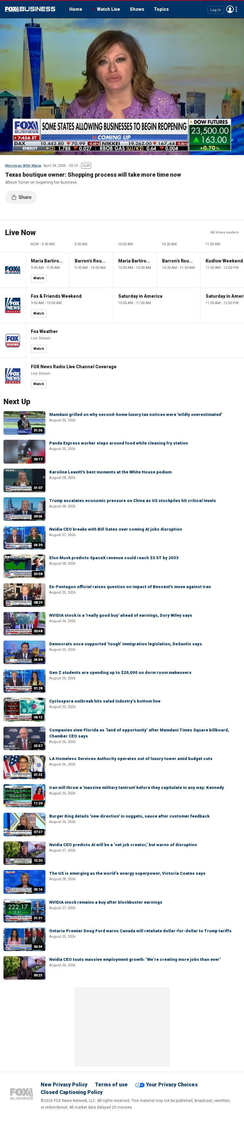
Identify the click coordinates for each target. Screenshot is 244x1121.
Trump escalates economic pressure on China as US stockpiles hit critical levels (132, 500)
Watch (38, 278)
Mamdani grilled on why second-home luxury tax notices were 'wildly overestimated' (135, 414)
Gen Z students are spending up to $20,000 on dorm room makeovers (120, 672)
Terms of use (111, 1085)
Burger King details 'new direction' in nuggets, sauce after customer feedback (129, 816)
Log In (215, 10)
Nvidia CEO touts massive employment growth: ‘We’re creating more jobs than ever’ (135, 959)
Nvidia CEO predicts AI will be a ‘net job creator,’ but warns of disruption (123, 844)
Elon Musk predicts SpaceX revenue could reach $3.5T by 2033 (114, 557)
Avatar (230, 9)
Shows (137, 9)
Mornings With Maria (23, 166)
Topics (161, 9)
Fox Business (30, 9)
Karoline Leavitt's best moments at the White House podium (110, 472)
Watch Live (108, 9)
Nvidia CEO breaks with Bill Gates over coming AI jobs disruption (115, 529)
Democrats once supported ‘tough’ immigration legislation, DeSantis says (125, 644)
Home (75, 9)
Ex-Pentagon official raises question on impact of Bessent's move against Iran (130, 586)
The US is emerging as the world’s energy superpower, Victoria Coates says (127, 873)
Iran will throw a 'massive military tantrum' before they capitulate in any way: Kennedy (136, 787)
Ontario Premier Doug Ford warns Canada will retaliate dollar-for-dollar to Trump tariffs (140, 930)
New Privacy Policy (64, 1085)
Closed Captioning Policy (72, 1092)
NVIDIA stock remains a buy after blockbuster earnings (105, 902)
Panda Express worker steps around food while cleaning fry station (118, 443)
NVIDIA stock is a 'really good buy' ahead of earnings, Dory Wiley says (120, 615)
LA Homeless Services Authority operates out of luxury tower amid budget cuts (131, 758)
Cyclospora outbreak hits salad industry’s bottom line (104, 701)
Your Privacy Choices (172, 1085)
